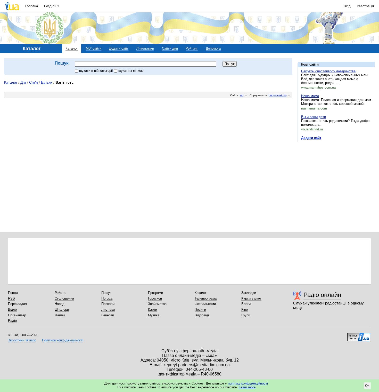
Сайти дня (170, 48)
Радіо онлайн (322, 294)
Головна (31, 6)
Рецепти (107, 315)
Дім (23, 82)
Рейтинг (192, 48)
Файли (60, 315)
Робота (60, 293)
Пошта (13, 293)
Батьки (46, 82)
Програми (155, 293)
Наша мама (310, 96)
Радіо (12, 321)
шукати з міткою (131, 71)
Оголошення (64, 298)
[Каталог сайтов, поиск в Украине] (358, 335)
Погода (106, 298)
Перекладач (17, 304)
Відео (12, 309)
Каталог (71, 48)
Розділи (50, 6)
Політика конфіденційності (62, 340)
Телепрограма (206, 298)
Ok (367, 386)
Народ (59, 304)
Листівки (108, 309)
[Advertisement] (336, 177)
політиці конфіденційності (248, 383)
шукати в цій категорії (96, 71)
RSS (11, 298)
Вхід (347, 6)
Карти (152, 309)
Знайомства (157, 304)
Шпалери (62, 309)
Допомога (213, 48)
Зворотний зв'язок (22, 340)
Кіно (244, 309)
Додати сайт (118, 48)
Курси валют (251, 298)
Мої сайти (93, 48)
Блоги (246, 304)
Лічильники (145, 48)
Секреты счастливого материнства (328, 71)
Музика (153, 315)
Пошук (106, 293)
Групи (245, 315)
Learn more (247, 387)
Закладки (248, 293)
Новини (200, 309)
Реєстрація (365, 6)
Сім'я (33, 82)
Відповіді (202, 315)
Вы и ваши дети (313, 117)
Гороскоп (155, 298)
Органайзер (17, 315)
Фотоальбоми (205, 304)
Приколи (107, 304)
